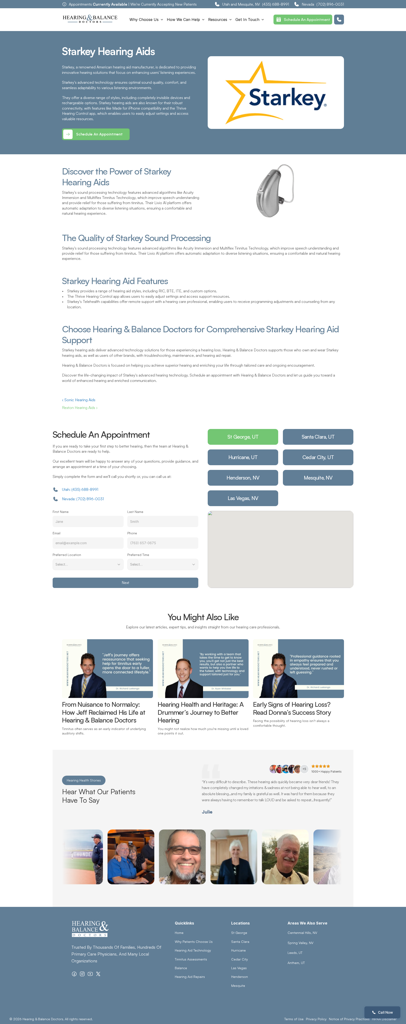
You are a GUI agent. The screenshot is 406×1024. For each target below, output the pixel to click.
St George (239, 933)
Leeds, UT (295, 953)
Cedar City (239, 959)
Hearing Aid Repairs (190, 977)
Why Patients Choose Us (194, 942)
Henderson (239, 977)
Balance (181, 968)
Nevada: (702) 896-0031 (83, 498)
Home (179, 933)
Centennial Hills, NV (302, 933)
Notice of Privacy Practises (349, 1019)
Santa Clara (240, 942)
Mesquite (238, 986)
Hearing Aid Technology (193, 950)
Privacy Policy (316, 1019)
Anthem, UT (296, 963)
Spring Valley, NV (300, 943)
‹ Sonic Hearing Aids (78, 399)
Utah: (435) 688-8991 (80, 489)
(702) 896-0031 (330, 4)
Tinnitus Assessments (191, 959)
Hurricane (238, 950)
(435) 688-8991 (275, 4)
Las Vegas (239, 968)
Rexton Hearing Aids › (80, 407)
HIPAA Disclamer (384, 1019)
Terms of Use (294, 1019)
